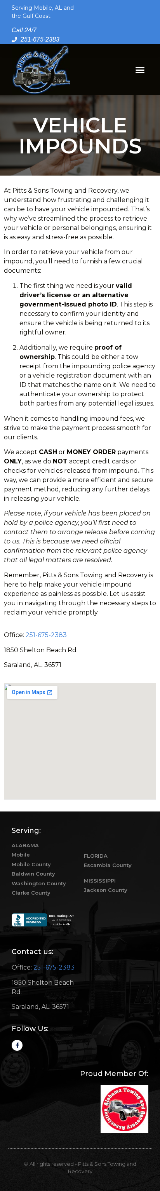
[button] (140, 70)
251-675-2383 (46, 635)
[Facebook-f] (17, 1045)
